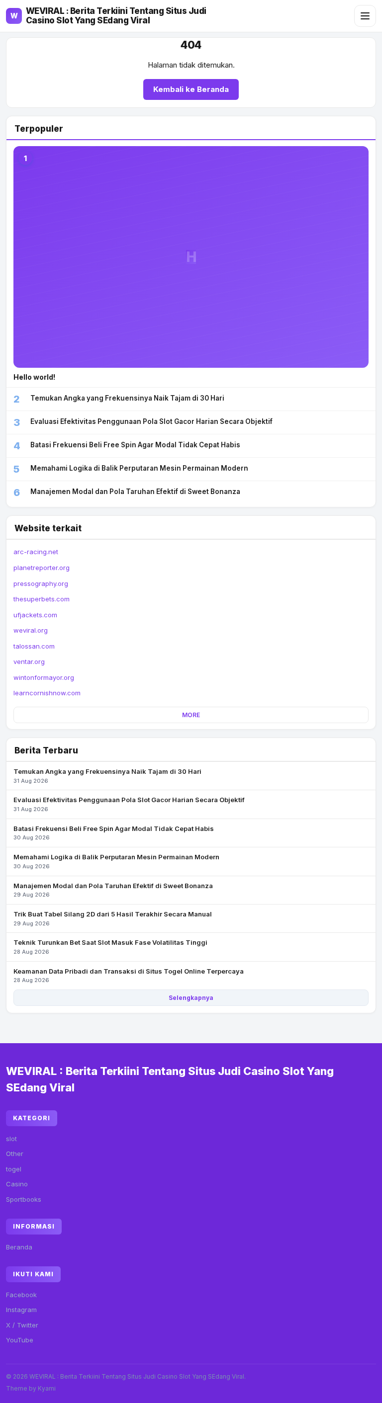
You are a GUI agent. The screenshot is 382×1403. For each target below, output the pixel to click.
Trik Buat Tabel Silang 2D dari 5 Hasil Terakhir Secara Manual (112, 918)
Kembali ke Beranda (191, 89)
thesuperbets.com (41, 599)
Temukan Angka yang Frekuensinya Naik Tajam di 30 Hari (107, 775)
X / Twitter (22, 1325)
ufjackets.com (35, 615)
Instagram (21, 1310)
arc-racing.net (35, 552)
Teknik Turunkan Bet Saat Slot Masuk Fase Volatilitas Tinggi (110, 946)
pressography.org (40, 583)
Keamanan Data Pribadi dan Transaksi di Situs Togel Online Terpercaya (128, 975)
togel (13, 1169)
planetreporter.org (41, 568)
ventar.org (29, 661)
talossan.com (34, 646)
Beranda (19, 1247)
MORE (191, 715)
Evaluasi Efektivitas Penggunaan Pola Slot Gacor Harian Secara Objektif (129, 804)
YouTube (19, 1340)
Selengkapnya (191, 997)
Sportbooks (23, 1199)
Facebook (21, 1295)
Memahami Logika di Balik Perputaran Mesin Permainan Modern (116, 861)
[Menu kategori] (365, 16)
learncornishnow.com (47, 693)
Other (14, 1153)
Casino (17, 1184)
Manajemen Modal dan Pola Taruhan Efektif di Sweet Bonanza (113, 890)
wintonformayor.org (43, 677)
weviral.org (30, 630)
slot (11, 1139)
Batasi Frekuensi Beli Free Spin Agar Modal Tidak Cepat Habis (113, 833)
